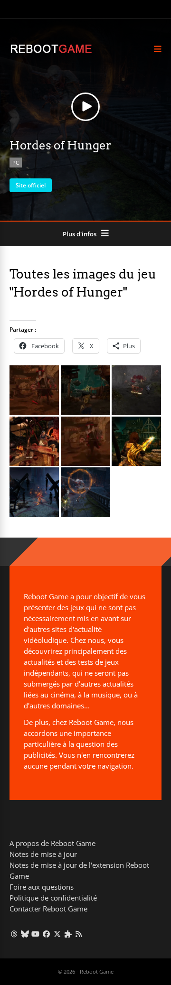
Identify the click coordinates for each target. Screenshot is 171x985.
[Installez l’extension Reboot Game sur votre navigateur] (68, 934)
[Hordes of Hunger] (34, 412)
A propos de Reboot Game (52, 843)
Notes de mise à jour (43, 854)
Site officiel (31, 185)
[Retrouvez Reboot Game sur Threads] (14, 934)
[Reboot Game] (51, 52)
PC (15, 162)
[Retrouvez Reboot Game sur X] (57, 934)
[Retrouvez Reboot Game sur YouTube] (35, 934)
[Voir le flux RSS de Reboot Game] (79, 934)
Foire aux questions (42, 887)
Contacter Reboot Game (48, 908)
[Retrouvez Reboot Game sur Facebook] (46, 934)
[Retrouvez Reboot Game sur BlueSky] (24, 934)
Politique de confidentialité (53, 897)
